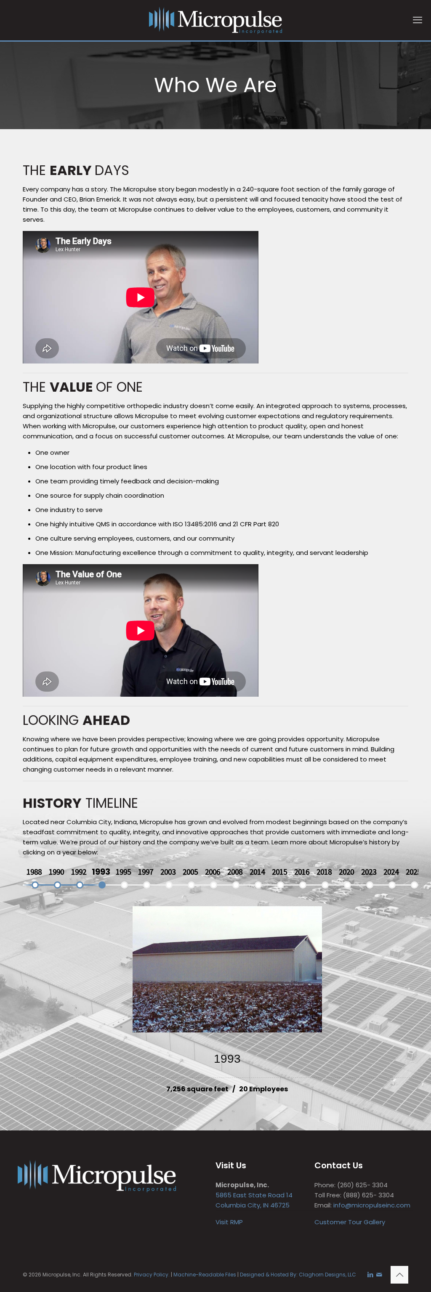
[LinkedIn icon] (370, 1274)
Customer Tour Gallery (349, 1222)
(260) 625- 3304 (362, 1185)
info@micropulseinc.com (371, 1205)
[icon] (379, 1274)
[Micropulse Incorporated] (215, 20)
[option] (34, 872)
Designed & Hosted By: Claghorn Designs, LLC (298, 1274)
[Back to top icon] (399, 1275)
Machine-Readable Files (204, 1274)
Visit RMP (229, 1222)
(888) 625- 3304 (368, 1195)
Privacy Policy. (152, 1274)
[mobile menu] (417, 20)
